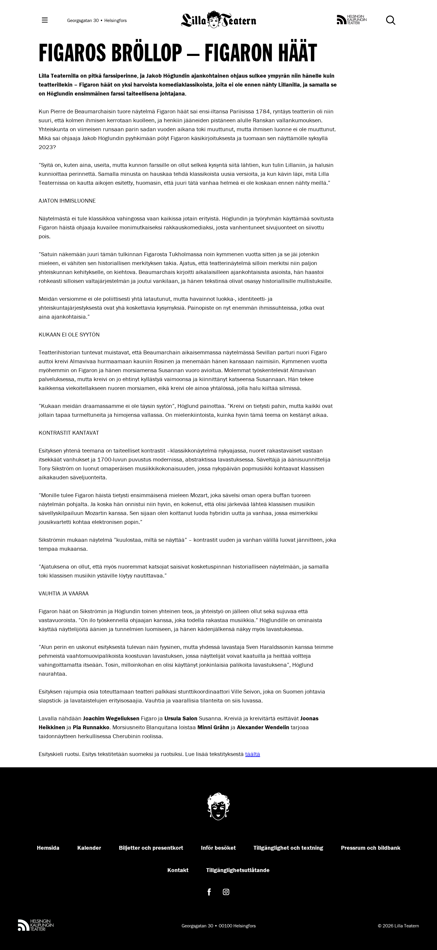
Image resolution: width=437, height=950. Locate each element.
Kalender (89, 847)
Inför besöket (218, 847)
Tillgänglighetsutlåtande (238, 870)
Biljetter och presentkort (151, 847)
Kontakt (177, 870)
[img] (218, 20)
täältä (252, 754)
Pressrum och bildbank (370, 847)
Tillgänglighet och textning (288, 847)
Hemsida (48, 847)
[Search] (390, 20)
